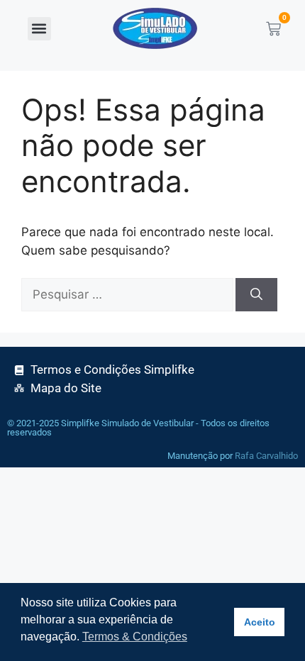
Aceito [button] (259, 622)
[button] (39, 28)
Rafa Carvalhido (266, 455)
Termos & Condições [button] (134, 637)
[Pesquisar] (256, 295)
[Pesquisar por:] (128, 295)
